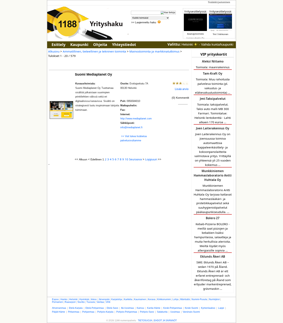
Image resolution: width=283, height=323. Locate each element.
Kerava (151, 299)
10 (126, 159)
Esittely (58, 44)
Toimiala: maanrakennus (212, 64)
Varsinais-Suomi (191, 312)
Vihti (108, 302)
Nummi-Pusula (199, 299)
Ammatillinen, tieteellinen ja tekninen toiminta (94, 51)
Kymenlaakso (208, 308)
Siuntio (81, 302)
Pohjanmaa (88, 312)
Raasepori (70, 302)
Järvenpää (104, 299)
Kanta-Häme (153, 308)
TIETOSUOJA (145, 320)
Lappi (221, 308)
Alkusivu (53, 51)
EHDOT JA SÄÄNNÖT (165, 320)
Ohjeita (100, 44)
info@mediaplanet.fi (131, 127)
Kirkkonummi (164, 299)
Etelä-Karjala (76, 308)
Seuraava (135, 159)
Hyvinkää (84, 299)
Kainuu (140, 308)
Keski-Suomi (191, 308)
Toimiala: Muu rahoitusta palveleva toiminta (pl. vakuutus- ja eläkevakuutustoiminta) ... (212, 83)
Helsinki (73, 299)
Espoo (55, 299)
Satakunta (162, 312)
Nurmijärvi (214, 299)
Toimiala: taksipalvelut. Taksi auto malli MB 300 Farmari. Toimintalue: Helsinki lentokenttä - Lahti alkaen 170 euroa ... (212, 110)
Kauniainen (140, 299)
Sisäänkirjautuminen (219, 2)
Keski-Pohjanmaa (172, 308)
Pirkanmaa (73, 312)
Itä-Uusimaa (127, 308)
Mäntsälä (185, 299)
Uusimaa (175, 312)
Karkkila (128, 299)
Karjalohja (116, 299)
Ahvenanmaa (59, 308)
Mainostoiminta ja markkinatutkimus (154, 51)
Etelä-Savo (112, 308)
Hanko (63, 299)
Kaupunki (79, 44)
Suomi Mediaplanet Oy (94, 74)
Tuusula (90, 302)
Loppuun (151, 159)
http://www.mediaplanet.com (136, 118)
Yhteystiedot (124, 44)
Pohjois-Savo (147, 312)
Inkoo (94, 299)
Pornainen (57, 302)
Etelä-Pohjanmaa (94, 308)
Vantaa (100, 302)
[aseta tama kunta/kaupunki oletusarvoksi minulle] (196, 44)
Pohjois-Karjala (105, 312)
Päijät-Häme (58, 312)
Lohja (175, 299)
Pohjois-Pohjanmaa (126, 312)
